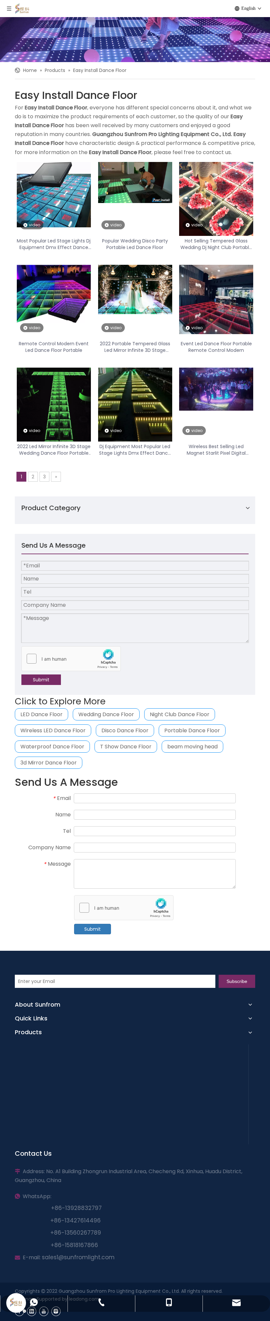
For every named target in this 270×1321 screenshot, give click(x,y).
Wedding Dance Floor (106, 714)
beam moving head (192, 746)
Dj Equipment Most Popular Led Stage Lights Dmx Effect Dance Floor (135, 449)
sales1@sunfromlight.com (78, 1257)
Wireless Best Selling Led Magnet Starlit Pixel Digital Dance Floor (216, 449)
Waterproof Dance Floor (52, 746)
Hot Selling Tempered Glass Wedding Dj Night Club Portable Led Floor (216, 244)
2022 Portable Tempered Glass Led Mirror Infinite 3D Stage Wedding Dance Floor (135, 346)
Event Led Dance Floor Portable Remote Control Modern (216, 346)
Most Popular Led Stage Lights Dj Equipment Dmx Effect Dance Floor (54, 244)
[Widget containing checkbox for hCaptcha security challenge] (71, 659)
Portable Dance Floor (192, 730)
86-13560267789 (77, 1233)
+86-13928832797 (75, 1208)
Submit (41, 679)
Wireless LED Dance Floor (53, 730)
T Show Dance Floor (125, 746)
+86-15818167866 (74, 1245)
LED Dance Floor (41, 714)
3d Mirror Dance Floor (48, 762)
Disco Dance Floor (124, 730)
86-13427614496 (77, 1220)
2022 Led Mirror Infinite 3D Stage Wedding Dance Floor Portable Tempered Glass (54, 449)
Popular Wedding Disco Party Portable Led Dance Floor (135, 244)
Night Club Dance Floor (179, 714)
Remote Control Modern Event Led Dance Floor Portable (54, 346)
